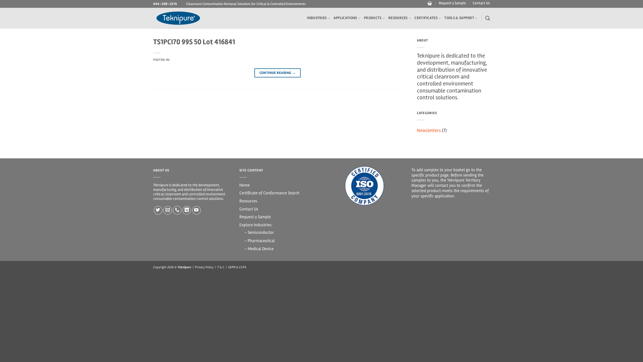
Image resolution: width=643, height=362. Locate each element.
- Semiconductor (259, 232)
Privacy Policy (204, 267)
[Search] (487, 18)
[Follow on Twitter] (158, 210)
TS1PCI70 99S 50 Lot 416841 (194, 41)
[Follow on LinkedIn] (186, 210)
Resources (398, 18)
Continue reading (277, 73)
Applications (345, 18)
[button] (429, 3)
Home (244, 185)
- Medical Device (259, 248)
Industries (317, 18)
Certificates (426, 18)
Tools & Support (459, 18)
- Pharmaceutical (259, 240)
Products (372, 18)
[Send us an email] (167, 210)
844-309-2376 (165, 4)
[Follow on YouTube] (196, 210)
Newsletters (429, 130)
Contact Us (481, 3)
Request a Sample (452, 3)
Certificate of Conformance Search (269, 193)
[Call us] (177, 210)
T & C (220, 267)
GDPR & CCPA (237, 267)
